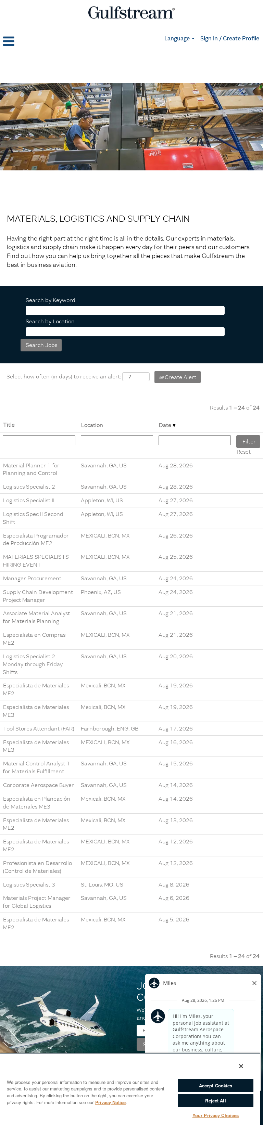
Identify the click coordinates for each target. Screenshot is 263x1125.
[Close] (241, 1066)
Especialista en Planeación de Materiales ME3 (36, 802)
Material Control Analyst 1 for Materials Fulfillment (36, 767)
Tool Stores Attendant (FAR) (38, 728)
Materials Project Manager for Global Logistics (37, 901)
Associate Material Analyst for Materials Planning (36, 617)
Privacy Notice (110, 1102)
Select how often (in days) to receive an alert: (64, 376)
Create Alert (179, 377)
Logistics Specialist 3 (29, 884)
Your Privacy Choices (215, 1115)
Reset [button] (244, 451)
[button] (44, 41)
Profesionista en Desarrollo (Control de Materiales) (37, 866)
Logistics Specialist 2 (29, 486)
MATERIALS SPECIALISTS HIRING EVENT (36, 560)
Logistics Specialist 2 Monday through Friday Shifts (33, 664)
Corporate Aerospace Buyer (38, 784)
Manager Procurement (32, 578)
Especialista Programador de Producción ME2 (36, 539)
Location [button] (92, 425)
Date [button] (166, 425)
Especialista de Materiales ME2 (36, 824)
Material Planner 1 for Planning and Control (31, 469)
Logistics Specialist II (28, 500)
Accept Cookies (216, 1085)
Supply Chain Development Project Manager (38, 596)
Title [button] (9, 424)
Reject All (215, 1100)
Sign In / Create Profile (229, 39)
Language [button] (177, 39)
